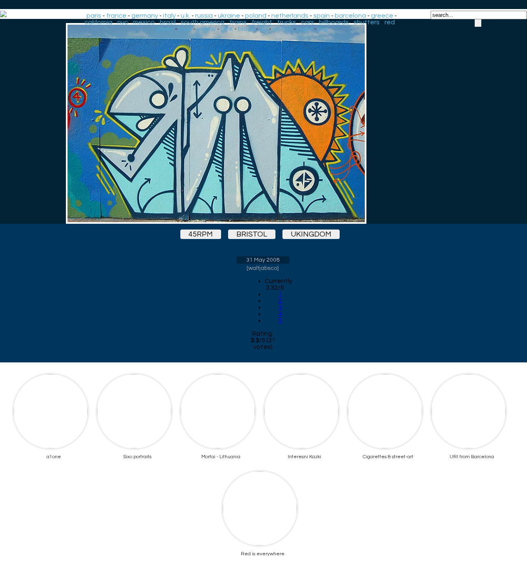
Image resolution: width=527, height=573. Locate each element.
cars (307, 22)
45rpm (201, 234)
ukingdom (311, 234)
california (98, 22)
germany (144, 15)
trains (238, 22)
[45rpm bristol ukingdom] (263, 123)
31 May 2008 (263, 260)
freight (262, 22)
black (246, 29)
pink (227, 29)
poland (255, 15)
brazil (168, 22)
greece (382, 15)
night (305, 29)
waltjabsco (262, 268)
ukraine (229, 15)
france (116, 15)
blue (185, 29)
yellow (206, 29)
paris (93, 15)
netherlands (289, 15)
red (390, 22)
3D (263, 29)
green (165, 29)
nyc (122, 22)
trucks (286, 22)
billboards (334, 22)
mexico (144, 22)
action (282, 29)
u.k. (185, 15)
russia (204, 15)
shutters (367, 22)
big (322, 29)
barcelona (350, 15)
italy (169, 15)
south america (202, 22)
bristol (251, 234)
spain (321, 15)
